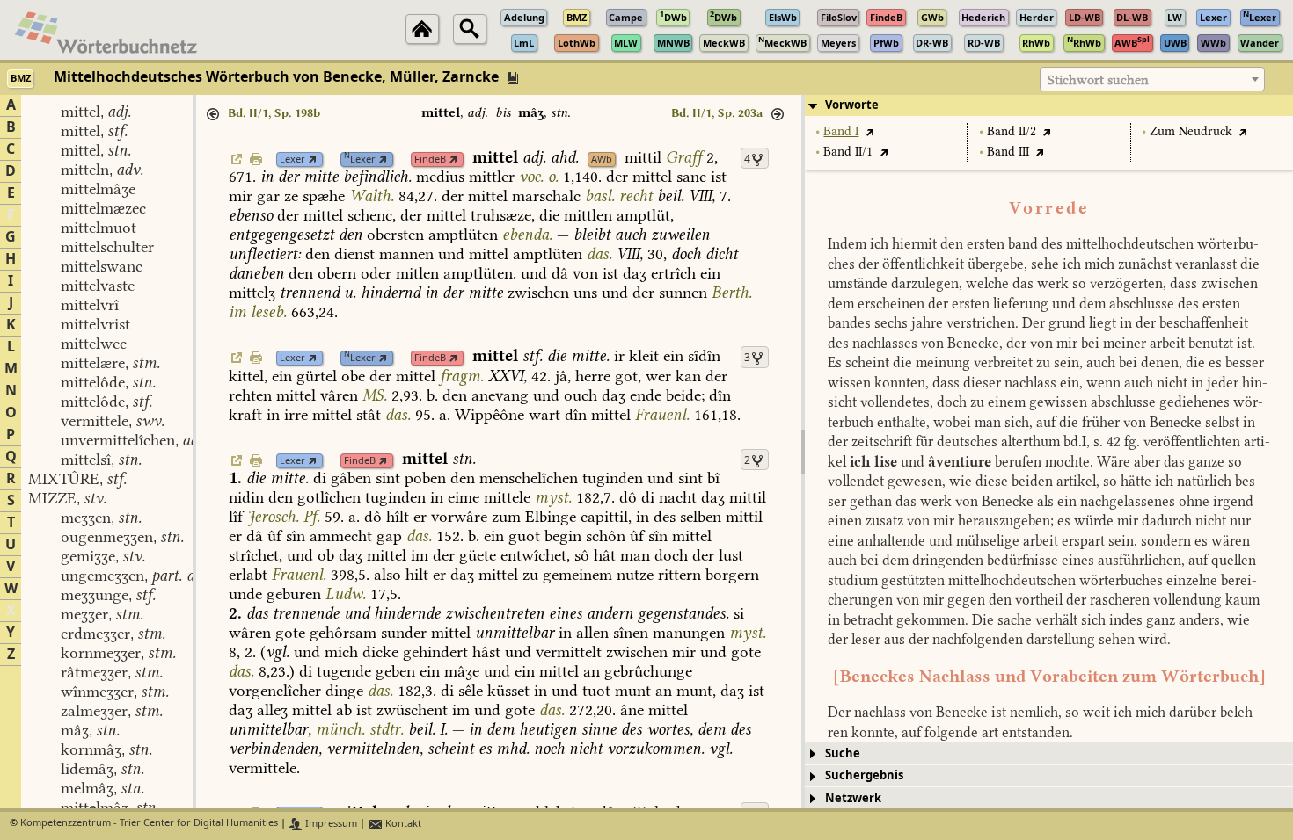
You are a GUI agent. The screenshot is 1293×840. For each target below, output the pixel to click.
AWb (601, 159)
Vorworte (852, 105)
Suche (842, 753)
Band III (1008, 151)
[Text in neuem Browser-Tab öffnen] (869, 131)
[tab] (1049, 105)
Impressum (330, 823)
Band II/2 (1011, 131)
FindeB (430, 159)
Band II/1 (848, 151)
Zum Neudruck (1191, 131)
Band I (840, 131)
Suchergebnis (864, 775)
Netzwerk (853, 798)
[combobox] (1152, 79)
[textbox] (1152, 80)
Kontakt (402, 823)
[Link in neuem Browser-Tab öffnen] (312, 159)
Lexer (292, 159)
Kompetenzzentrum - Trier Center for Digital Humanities (149, 823)
